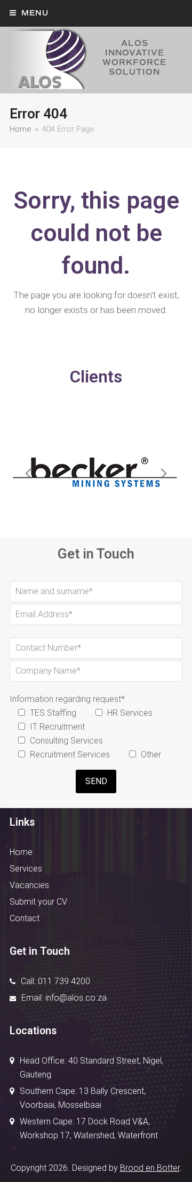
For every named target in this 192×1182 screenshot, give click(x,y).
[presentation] (28, 474)
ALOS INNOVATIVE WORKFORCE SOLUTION (134, 57)
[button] (29, 13)
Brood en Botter (150, 1168)
